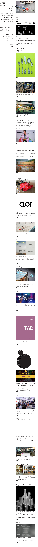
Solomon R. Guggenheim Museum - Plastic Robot (7, 19)
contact (11, 10)
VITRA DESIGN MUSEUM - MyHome (9, 34)
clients (11, 9)
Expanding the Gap (11, 42)
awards (11, 6)
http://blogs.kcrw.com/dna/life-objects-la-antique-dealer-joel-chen (24, 459)
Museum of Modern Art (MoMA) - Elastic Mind (7, 15)
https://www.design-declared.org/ (20, 262)
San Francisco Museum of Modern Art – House (7, 38)
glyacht (11, 46)
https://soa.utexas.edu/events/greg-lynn (21, 388)
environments (10, 11)
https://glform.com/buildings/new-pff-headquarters (22, 286)
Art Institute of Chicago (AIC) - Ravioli (8, 21)
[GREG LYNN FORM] (2, 3)
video (12, 48)
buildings (11, 8)
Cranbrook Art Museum (10, 44)
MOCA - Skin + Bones (10, 23)
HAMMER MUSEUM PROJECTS (10, 40)
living (12, 47)
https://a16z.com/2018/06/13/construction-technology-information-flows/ (25, 440)
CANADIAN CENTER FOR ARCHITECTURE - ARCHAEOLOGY (7, 13)
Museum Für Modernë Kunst (9, 43)
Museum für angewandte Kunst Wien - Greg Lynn (7, 36)
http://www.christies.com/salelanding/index (21, 479)
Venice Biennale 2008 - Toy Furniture (8, 17)
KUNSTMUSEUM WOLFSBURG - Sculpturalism (8, 45)
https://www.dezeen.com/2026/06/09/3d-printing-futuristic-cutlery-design (25, 43)
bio (12, 7)
